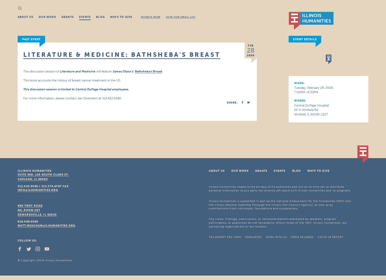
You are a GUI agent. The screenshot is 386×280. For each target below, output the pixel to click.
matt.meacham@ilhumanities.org (47, 225)
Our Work (47, 17)
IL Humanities (311, 21)
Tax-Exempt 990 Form (225, 237)
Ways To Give (121, 17)
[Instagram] (40, 250)
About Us (26, 17)
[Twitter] (31, 250)
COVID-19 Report (330, 237)
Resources (253, 237)
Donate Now (150, 17)
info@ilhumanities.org (38, 190)
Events (85, 17)
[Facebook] (22, 250)
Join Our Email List (181, 17)
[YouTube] (49, 250)
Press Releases (302, 237)
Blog (100, 17)
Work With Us (276, 237)
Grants (67, 17)
